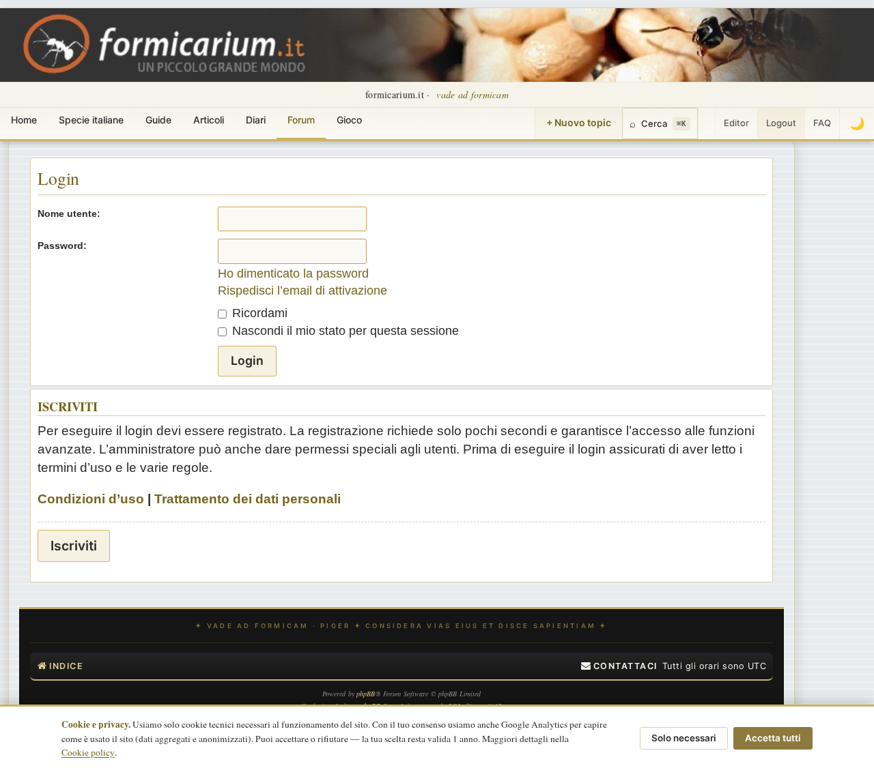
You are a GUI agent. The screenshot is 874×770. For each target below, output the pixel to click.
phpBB (366, 693)
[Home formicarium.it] (437, 45)
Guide (158, 119)
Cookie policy (88, 752)
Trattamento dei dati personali (247, 499)
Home (24, 119)
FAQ (822, 122)
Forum (301, 119)
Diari (256, 119)
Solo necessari (683, 737)
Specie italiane (91, 119)
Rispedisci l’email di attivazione (302, 290)
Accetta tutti (773, 737)
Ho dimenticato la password (293, 273)
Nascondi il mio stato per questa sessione (344, 331)
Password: (62, 245)
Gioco (349, 119)
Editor (736, 122)
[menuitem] (619, 666)
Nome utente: (69, 213)
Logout (781, 122)
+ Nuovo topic (578, 122)
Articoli (208, 119)
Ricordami (258, 313)
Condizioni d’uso (91, 499)
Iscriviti (74, 545)
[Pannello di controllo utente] (707, 123)
